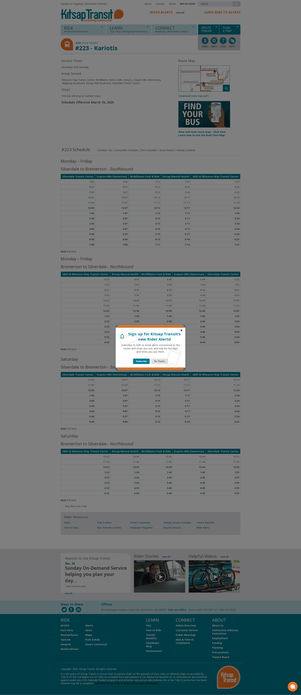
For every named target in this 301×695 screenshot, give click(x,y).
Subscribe (141, 361)
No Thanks (159, 361)
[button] (293, 687)
